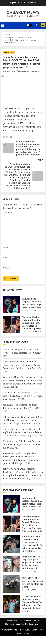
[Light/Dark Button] (29, 25)
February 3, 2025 (24, 71)
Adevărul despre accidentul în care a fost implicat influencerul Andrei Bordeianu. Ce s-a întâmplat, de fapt (23, 432)
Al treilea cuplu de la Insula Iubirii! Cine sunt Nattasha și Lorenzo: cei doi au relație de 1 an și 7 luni (22, 420)
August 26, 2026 (30, 310)
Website (6, 267)
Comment (8, 212)
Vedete (36, 620)
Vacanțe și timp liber (24, 623)
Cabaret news (23, 12)
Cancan (6, 52)
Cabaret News (10, 71)
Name (5, 247)
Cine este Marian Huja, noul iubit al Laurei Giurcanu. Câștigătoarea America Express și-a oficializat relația (32, 324)
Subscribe (43, 25)
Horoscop (9, 623)
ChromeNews (38, 629)
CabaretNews (11, 620)
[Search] (36, 25)
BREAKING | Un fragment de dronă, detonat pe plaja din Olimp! (20, 406)
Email (5, 257)
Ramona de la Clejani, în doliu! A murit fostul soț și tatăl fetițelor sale (32, 303)
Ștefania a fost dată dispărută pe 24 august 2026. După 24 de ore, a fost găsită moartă (23, 396)
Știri (12, 52)
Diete (37, 623)
